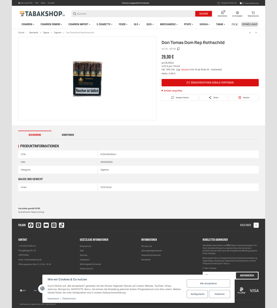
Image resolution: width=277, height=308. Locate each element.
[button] (256, 225)
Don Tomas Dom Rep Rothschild (80, 33)
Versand (185, 69)
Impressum (84, 259)
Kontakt (51, 3)
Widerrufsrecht (86, 268)
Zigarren (57, 33)
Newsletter (146, 259)
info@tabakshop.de (33, 259)
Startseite (33, 33)
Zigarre (46, 33)
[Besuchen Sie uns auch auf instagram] (53, 225)
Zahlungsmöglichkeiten (151, 250)
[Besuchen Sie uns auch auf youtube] (46, 225)
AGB (82, 250)
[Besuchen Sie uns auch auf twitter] (38, 225)
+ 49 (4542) (23, 245)
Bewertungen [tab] (68, 135)
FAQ (36, 3)
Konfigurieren (198, 294)
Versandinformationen (151, 255)
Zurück (21, 33)
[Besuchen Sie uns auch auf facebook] (30, 225)
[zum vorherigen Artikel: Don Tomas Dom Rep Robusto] (250, 32)
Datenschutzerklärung (247, 258)
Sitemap (83, 255)
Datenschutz (85, 246)
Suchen (203, 13)
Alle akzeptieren (208, 283)
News (43, 3)
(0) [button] (229, 3)
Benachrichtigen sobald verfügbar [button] (212, 82)
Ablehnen (220, 294)
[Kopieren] (178, 49)
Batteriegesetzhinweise (90, 264)
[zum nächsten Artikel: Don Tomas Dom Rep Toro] (256, 32)
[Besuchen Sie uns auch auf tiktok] (61, 225)
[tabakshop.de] (42, 13)
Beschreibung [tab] (35, 135)
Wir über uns (146, 246)
